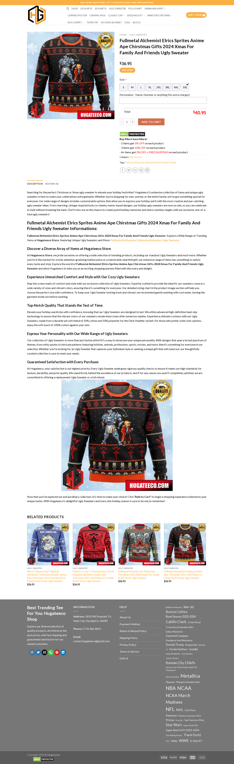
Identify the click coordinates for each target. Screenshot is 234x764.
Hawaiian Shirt (154, 8)
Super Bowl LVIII (190, 725)
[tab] (35, 183)
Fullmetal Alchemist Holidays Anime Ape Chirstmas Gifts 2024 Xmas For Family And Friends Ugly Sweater (183, 574)
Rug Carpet (75, 22)
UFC (168, 741)
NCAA (184, 688)
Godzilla (193, 649)
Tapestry (92, 22)
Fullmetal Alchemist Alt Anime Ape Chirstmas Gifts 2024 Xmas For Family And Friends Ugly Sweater (138, 574)
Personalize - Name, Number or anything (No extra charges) (155, 94)
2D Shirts (86, 8)
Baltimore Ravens (174, 607)
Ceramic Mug (97, 15)
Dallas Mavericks (174, 631)
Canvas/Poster (77, 15)
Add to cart (151, 121)
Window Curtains (158, 15)
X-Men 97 (196, 740)
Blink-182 (188, 607)
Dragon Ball (191, 644)
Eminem (201, 645)
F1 (167, 649)
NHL (179, 710)
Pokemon (171, 715)
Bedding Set (135, 15)
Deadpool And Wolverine (179, 640)
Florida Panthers (178, 649)
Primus (170, 719)
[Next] (205, 557)
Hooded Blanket (111, 22)
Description (35, 183)
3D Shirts (101, 8)
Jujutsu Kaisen (172, 658)
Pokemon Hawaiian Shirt (189, 715)
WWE (184, 740)
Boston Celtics (176, 612)
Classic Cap (115, 15)
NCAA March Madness (178, 699)
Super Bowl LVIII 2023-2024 (182, 730)
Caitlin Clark (176, 621)
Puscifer (179, 720)
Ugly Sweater (117, 8)
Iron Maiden (187, 654)
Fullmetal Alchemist (134, 162)
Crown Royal (194, 622)
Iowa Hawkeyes (173, 653)
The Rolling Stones (174, 735)
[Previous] (27, 557)
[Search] (67, 8)
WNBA (174, 741)
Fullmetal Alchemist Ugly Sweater (161, 162)
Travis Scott (192, 735)
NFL (170, 709)
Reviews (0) (51, 183)
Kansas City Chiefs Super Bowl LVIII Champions (181, 668)
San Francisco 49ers (194, 720)
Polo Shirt (135, 8)
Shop (74, 8)
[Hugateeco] (44, 15)
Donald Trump (175, 644)
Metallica (190, 676)
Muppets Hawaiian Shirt (188, 682)
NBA (171, 688)
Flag (127, 22)
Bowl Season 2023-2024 (181, 616)
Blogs (136, 22)
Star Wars (174, 725)
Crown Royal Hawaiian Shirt (179, 627)
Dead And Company (177, 635)
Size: (123, 79)
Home (123, 34)
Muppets (170, 682)
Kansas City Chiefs (180, 663)
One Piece (190, 710)
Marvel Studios (172, 677)
